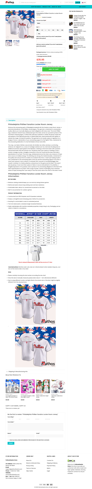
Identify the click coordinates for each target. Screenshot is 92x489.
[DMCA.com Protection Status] (71, 460)
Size (37, 27)
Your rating (11, 417)
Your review (11, 422)
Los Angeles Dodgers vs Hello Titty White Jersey (11, 396)
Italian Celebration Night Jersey (42, 396)
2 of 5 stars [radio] (16, 419)
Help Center (82, 6)
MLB (50, 109)
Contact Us (50, 460)
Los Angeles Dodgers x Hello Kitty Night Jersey (28, 396)
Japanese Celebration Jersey (57, 396)
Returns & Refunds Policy (33, 463)
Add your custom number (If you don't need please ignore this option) (49, 45)
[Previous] (8, 25)
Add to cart (54, 69)
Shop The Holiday (36, 6)
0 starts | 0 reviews (46, 17)
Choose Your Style (41, 20)
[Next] (32, 25)
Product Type (46, 6)
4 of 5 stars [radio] (32, 419)
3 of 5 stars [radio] (24, 419)
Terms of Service (31, 468)
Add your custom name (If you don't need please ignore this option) (48, 37)
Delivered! (63, 105)
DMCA (48, 468)
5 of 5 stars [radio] (42, 419)
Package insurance (41, 52)
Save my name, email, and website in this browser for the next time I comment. (29, 440)
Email (38, 433)
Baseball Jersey (40, 11)
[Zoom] (7, 37)
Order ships (50, 105)
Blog (59, 6)
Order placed (39, 105)
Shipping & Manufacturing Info (18, 371)
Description (12, 120)
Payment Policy (51, 465)
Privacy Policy (30, 465)
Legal (48, 471)
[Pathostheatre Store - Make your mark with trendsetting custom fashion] (10, 2)
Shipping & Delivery (52, 463)
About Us (54, 6)
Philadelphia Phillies (56, 109)
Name (9, 433)
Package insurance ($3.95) (44, 56)
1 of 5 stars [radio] (9, 419)
